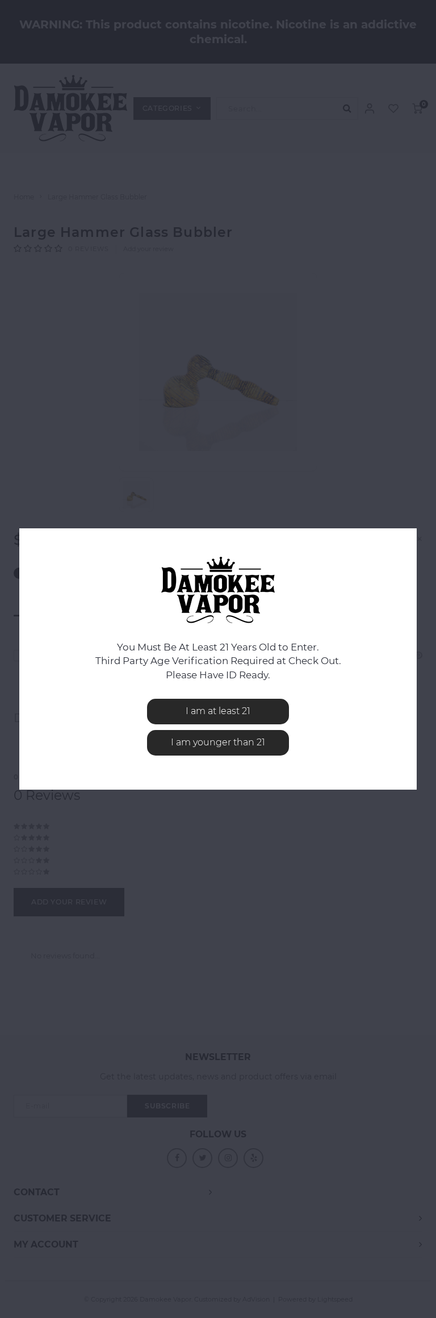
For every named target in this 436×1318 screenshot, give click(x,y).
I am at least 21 (218, 711)
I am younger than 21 (218, 742)
